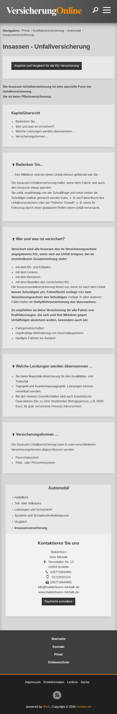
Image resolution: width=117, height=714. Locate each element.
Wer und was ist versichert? (35, 126)
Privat (26, 30)
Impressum (33, 682)
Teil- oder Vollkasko (27, 503)
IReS (46, 706)
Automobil (74, 30)
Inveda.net (84, 706)
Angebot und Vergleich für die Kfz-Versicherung (46, 65)
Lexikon (72, 682)
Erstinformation (53, 682)
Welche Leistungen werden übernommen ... (45, 131)
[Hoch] (13, 166)
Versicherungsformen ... (32, 136)
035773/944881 (61, 572)
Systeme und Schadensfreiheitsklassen (41, 515)
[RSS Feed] (57, 695)
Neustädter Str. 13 (61, 562)
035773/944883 (61, 582)
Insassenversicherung (30, 528)
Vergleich (20, 521)
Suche (85, 682)
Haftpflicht (21, 497)
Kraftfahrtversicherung (48, 30)
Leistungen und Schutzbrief (33, 509)
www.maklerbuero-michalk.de (58, 592)
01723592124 (61, 577)
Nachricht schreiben (58, 601)
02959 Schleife (59, 567)
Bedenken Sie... (26, 121)
